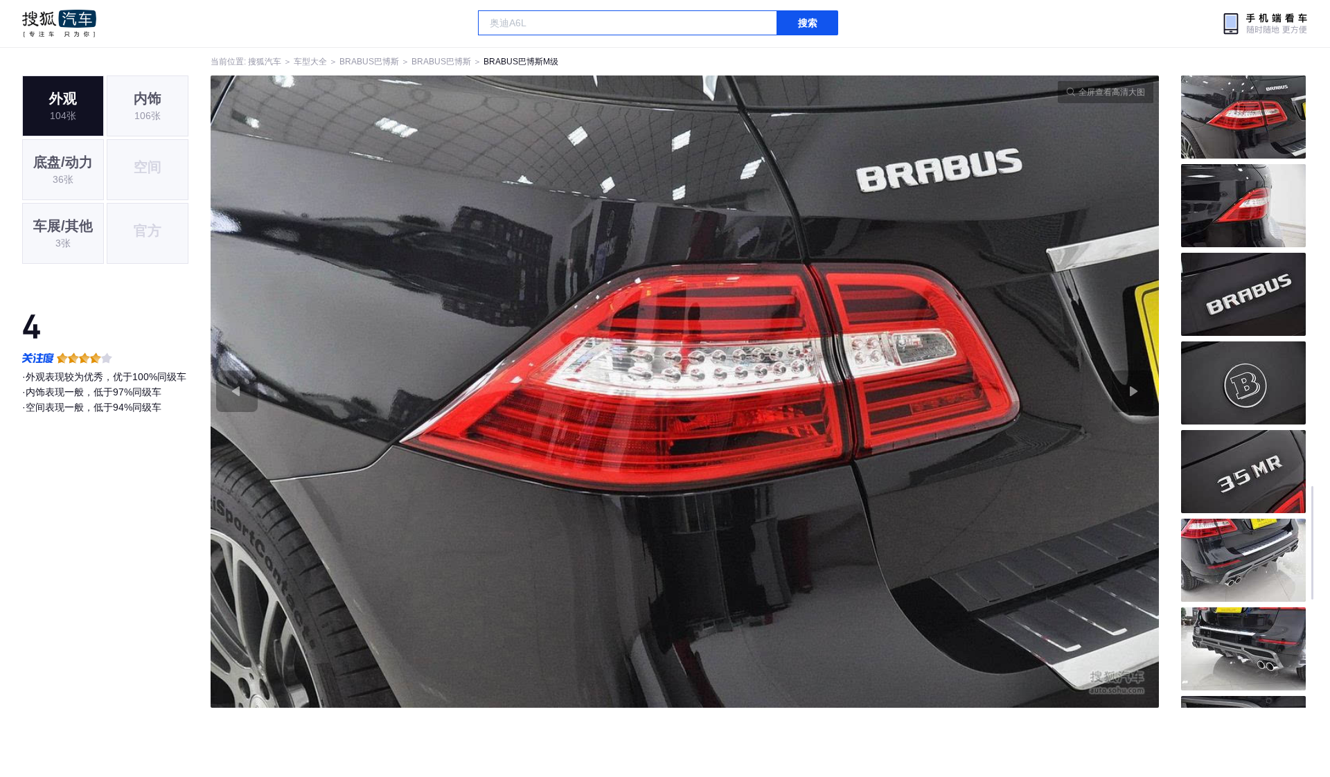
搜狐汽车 (59, 23)
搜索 (807, 22)
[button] (448, 391)
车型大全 (310, 61)
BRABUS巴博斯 (369, 61)
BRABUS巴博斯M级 (521, 61)
